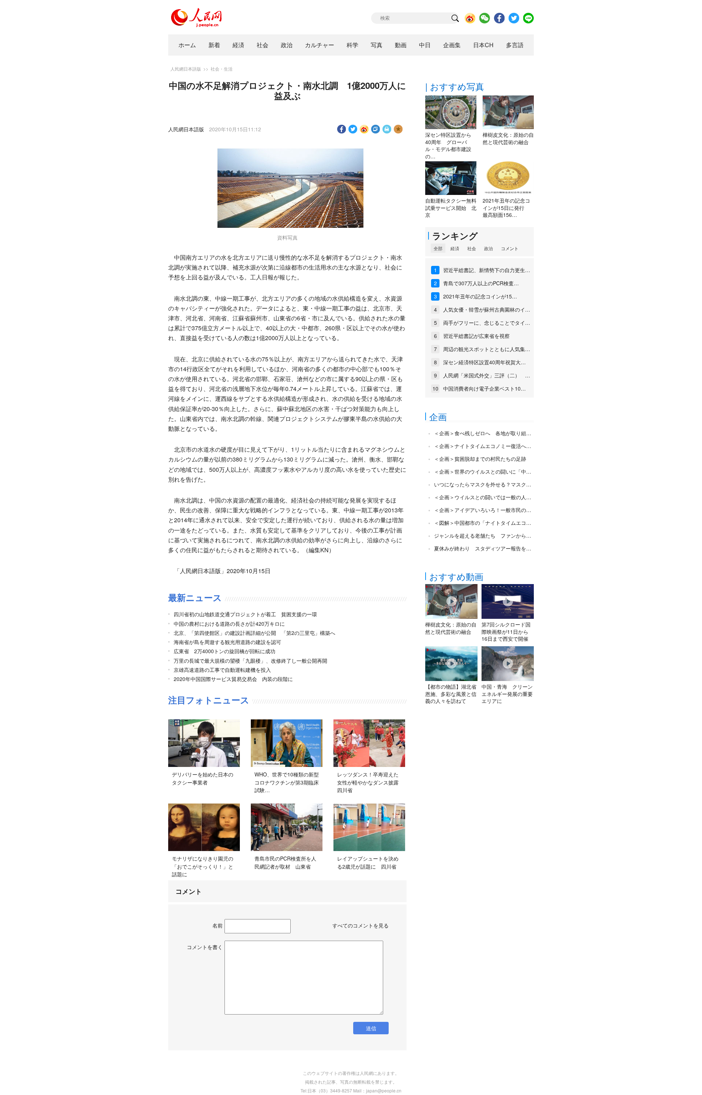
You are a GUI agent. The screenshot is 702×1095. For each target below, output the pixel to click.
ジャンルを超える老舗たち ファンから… (482, 535)
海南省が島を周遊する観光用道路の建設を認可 (227, 642)
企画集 (452, 45)
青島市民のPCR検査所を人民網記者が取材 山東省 (285, 862)
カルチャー (319, 45)
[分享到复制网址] (375, 129)
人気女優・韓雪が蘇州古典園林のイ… (486, 309)
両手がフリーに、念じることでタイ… (486, 322)
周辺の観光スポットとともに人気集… (486, 349)
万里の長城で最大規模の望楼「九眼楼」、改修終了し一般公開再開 (250, 660)
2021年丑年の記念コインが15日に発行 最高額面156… (506, 207)
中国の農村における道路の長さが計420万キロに (229, 623)
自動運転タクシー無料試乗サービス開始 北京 (450, 207)
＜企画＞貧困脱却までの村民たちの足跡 (480, 458)
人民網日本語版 (185, 68)
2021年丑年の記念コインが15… (480, 296)
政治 (286, 45)
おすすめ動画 (456, 576)
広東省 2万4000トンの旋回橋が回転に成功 (224, 651)
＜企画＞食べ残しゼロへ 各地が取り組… (482, 433)
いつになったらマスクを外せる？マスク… (482, 484)
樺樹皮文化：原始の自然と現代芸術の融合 (508, 138)
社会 (262, 45)
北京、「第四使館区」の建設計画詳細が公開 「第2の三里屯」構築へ (254, 632)
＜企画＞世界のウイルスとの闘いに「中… (482, 471)
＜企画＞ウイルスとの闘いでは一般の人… (482, 497)
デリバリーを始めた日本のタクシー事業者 (202, 778)
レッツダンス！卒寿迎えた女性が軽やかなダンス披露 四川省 (370, 782)
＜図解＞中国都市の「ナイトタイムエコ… (482, 522)
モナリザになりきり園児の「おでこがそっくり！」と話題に (202, 866)
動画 (401, 45)
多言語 (515, 45)
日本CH (483, 45)
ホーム (187, 45)
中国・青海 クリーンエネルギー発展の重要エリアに (507, 693)
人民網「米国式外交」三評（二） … (486, 375)
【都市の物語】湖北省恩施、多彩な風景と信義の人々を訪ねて (450, 693)
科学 (352, 45)
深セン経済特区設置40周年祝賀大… (484, 362)
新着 (214, 45)
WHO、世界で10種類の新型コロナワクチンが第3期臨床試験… (286, 782)
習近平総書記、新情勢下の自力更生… (486, 270)
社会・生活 (222, 68)
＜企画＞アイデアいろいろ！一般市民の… (482, 509)
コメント (509, 248)
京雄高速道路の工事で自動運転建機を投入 (222, 669)
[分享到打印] (387, 129)
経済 (238, 45)
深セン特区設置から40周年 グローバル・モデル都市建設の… (448, 145)
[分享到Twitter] (353, 129)
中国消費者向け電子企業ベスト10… (484, 388)
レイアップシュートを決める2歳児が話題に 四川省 (368, 862)
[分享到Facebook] (341, 129)
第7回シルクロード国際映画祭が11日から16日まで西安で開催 (506, 631)
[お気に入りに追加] (398, 129)
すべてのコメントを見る (360, 925)
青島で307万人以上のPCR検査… (481, 283)
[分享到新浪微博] (364, 129)
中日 (425, 45)
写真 (376, 45)
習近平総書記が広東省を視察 (476, 335)
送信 (371, 1028)
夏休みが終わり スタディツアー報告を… (482, 548)
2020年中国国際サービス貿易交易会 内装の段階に (233, 678)
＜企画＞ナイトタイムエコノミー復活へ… (482, 445)
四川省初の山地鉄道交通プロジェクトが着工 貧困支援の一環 (245, 614)
